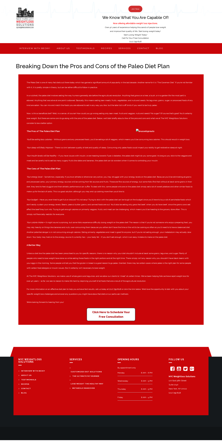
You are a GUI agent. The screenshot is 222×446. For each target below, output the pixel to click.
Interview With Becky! (34, 48)
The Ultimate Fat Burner (85, 376)
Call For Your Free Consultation (135, 38)
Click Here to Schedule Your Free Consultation (111, 314)
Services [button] (124, 48)
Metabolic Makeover (83, 388)
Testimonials (85, 48)
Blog (159, 48)
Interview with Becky (33, 371)
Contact (143, 48)
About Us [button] (63, 48)
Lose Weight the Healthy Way (87, 384)
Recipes (106, 48)
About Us (26, 375)
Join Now (135, 9)
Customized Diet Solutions (86, 372)
